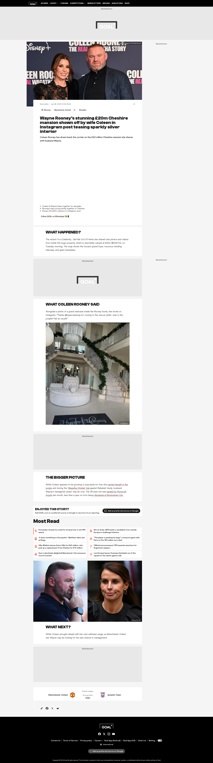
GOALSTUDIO (117, 3)
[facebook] (99, 734)
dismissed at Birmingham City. (108, 495)
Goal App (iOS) (129, 741)
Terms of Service (70, 741)
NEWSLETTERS (94, 3)
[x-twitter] (104, 734)
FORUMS (64, 3)
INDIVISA (106, 3)
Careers (98, 741)
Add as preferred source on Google (123, 511)
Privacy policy (86, 741)
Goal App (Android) (112, 741)
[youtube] (113, 734)
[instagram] (109, 734)
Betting (152, 741)
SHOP (127, 3)
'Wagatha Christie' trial (79, 488)
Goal (65, 760)
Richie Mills (44, 104)
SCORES (44, 3)
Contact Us (55, 741)
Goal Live (142, 741)
